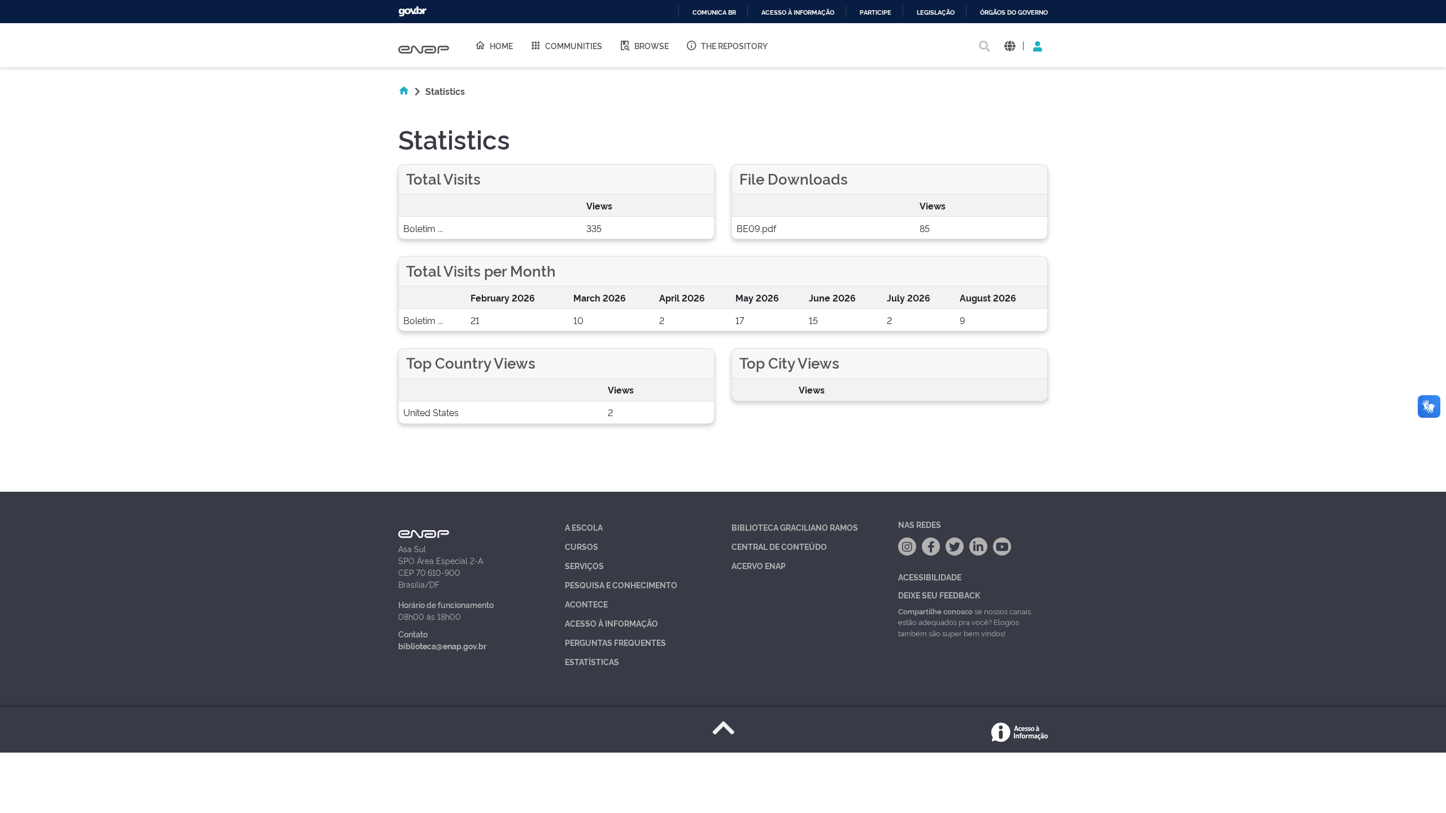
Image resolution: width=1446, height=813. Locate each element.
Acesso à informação (797, 12)
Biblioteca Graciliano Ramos (794, 527)
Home (501, 45)
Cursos (581, 546)
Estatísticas (592, 661)
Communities (573, 45)
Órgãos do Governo (1014, 12)
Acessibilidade (929, 576)
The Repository (734, 45)
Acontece (586, 603)
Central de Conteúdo (779, 546)
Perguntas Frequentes (615, 642)
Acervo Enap (758, 565)
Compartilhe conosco (935, 611)
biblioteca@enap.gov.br (442, 645)
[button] (1009, 45)
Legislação (936, 12)
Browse (651, 45)
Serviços (584, 565)
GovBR (412, 11)
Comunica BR (714, 12)
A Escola (584, 527)
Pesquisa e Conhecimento (621, 584)
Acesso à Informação (611, 623)
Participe (875, 12)
